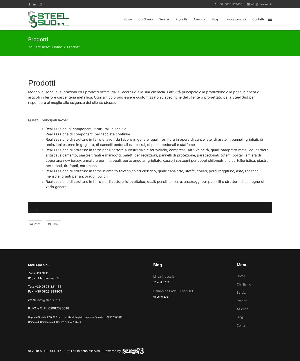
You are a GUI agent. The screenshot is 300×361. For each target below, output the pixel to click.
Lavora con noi (235, 19)
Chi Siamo (145, 19)
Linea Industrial (164, 279)
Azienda (199, 19)
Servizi (164, 19)
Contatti (258, 19)
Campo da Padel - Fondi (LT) (174, 293)
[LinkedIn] (34, 4)
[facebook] (29, 4)
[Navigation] (270, 19)
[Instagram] (40, 4)
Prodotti (181, 19)
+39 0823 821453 (230, 4)
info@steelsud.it (261, 4)
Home (127, 19)
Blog (215, 19)
